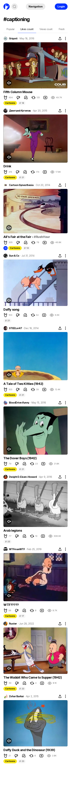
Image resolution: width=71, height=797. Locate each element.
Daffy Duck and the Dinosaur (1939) (29, 750)
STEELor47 (15, 328)
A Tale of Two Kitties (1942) (23, 384)
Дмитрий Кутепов (20, 110)
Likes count (27, 29)
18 (21, 103)
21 (21, 177)
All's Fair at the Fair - (18, 237)
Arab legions (12, 530)
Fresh (62, 29)
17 (21, 615)
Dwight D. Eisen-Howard (23, 477)
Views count (45, 29)
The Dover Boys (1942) (20, 458)
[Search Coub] (14, 6)
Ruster (13, 623)
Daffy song (11, 309)
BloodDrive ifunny (19, 402)
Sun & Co (14, 256)
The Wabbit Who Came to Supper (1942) (32, 677)
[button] (5, 97)
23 (7, 541)
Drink (7, 166)
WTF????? (11, 605)
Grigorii (13, 38)
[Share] (60, 38)
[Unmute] (9, 83)
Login (61, 6)
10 (26, 248)
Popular (11, 29)
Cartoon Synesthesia (21, 185)
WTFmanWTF (17, 549)
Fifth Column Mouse (17, 92)
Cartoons (10, 103)
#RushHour (42, 237)
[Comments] (26, 97)
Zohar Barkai (16, 696)
